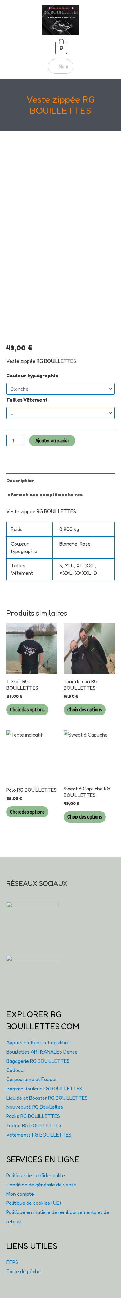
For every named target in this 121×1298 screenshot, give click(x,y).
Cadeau (15, 1070)
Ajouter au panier (52, 441)
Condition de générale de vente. (41, 1184)
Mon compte (20, 1194)
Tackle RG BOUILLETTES (33, 1125)
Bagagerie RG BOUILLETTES (37, 1061)
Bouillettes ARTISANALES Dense (42, 1052)
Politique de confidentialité (35, 1175)
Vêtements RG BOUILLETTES (38, 1135)
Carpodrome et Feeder (31, 1079)
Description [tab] (20, 480)
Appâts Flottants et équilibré (37, 1042)
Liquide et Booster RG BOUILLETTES (46, 1098)
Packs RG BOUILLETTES (33, 1116)
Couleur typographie (32, 375)
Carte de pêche (23, 1271)
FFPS (12, 1262)
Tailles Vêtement (27, 400)
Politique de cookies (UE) (33, 1203)
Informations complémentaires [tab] (44, 494)
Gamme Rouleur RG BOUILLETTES (44, 1088)
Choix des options (27, 709)
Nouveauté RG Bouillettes (34, 1107)
